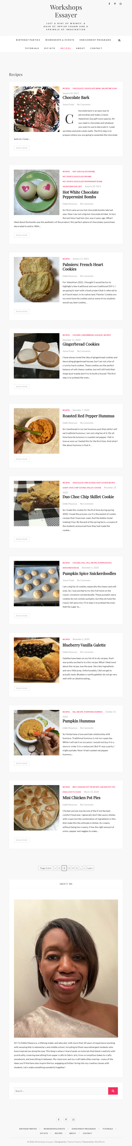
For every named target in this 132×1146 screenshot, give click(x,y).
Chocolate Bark (76, 97)
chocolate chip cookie (84, 483)
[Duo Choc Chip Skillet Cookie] (36, 503)
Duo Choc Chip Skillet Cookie (88, 496)
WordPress (99, 1142)
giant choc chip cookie (74, 488)
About (80, 48)
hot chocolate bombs (84, 171)
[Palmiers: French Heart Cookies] (36, 279)
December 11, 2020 (72, 340)
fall (83, 563)
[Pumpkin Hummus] (36, 732)
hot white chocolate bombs (77, 176)
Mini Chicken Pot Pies (81, 797)
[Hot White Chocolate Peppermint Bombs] (36, 192)
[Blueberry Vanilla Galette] (36, 660)
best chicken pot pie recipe (86, 787)
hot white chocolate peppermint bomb (82, 181)
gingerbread (87, 335)
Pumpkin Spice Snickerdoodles (89, 573)
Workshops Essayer (66, 11)
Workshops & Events (59, 40)
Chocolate (78, 88)
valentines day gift (72, 186)
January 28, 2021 (71, 93)
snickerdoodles (71, 568)
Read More (22, 148)
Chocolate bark (92, 88)
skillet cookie (94, 488)
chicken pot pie (107, 787)
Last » (90, 868)
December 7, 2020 (81, 410)
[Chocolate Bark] (36, 109)
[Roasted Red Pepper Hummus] (36, 431)
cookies (77, 335)
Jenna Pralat (69, 104)
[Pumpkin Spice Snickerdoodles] (36, 583)
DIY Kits (49, 48)
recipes (107, 335)
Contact (96, 48)
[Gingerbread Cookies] (36, 356)
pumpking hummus (93, 712)
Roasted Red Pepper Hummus (88, 415)
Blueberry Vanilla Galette (84, 644)
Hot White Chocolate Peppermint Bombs (81, 194)
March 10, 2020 (91, 792)
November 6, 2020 (90, 567)
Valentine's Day (109, 88)
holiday (99, 335)
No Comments (83, 104)
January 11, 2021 (81, 258)
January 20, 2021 (93, 186)
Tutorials (32, 48)
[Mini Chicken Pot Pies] (36, 807)
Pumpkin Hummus (79, 720)
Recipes (66, 48)
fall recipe (91, 563)
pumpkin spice (105, 563)
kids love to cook (72, 792)
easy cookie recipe (105, 483)
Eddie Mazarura (70, 204)
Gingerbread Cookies (81, 343)
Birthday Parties (28, 40)
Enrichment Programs (95, 40)
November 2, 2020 (81, 639)
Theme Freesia (74, 1142)
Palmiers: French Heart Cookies (83, 267)
